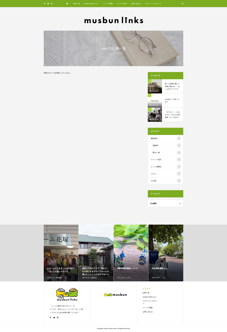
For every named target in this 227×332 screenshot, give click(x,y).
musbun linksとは (149, 297)
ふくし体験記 (165, 167)
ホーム (67, 3)
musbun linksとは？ (91, 3)
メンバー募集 (108, 3)
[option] (61, 253)
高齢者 (166, 145)
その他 (165, 181)
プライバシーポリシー (153, 3)
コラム (165, 174)
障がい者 (166, 153)
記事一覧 (76, 3)
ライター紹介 (122, 3)
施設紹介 (165, 138)
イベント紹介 (165, 159)
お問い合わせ (136, 3)
